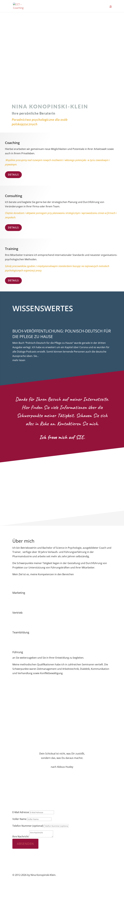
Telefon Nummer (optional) (27, 825)
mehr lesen (18, 360)
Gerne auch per (69, 801)
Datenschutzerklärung (99, 883)
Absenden (25, 844)
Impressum (76, 883)
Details (13, 174)
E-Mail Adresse (20, 812)
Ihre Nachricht (20, 836)
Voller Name (19, 819)
